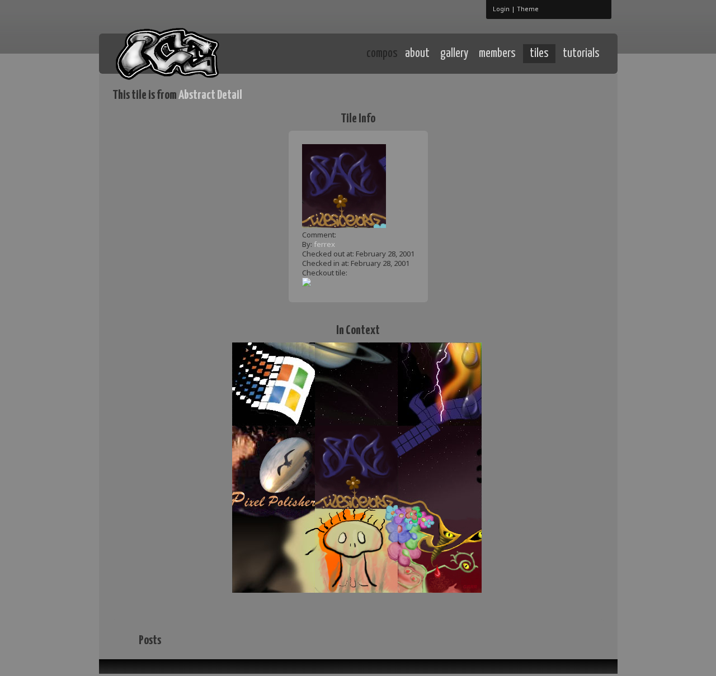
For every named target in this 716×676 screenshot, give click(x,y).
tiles (539, 53)
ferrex (324, 244)
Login (501, 8)
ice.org (195, 53)
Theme (528, 8)
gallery (454, 53)
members (497, 53)
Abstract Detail (210, 95)
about (417, 53)
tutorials (581, 53)
